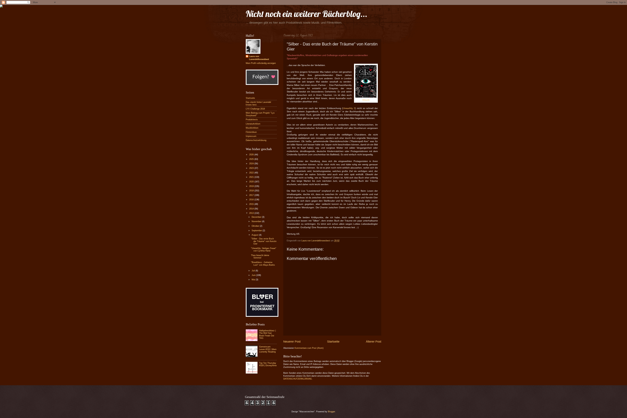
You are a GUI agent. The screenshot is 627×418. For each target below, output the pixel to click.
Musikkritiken (252, 128)
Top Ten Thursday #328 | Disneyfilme (268, 364)
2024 (251, 163)
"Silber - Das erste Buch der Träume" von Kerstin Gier (263, 241)
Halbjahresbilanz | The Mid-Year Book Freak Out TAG (267, 334)
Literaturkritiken (253, 124)
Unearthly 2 (349, 108)
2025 (251, 159)
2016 (251, 199)
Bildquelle (366, 100)
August (255, 235)
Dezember (257, 217)
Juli (254, 270)
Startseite (333, 341)
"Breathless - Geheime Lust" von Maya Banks (263, 263)
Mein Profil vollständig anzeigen (261, 63)
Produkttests (252, 119)
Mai (254, 279)
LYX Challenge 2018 (255, 109)
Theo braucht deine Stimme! (260, 256)
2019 (251, 186)
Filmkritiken (251, 132)
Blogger (331, 411)
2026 (251, 154)
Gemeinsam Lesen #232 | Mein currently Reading (267, 349)
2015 (251, 204)
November (257, 221)
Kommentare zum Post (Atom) (309, 348)
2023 (251, 168)
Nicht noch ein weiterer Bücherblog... (306, 13)
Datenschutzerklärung (256, 140)
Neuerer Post (292, 341)
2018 (251, 190)
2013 (251, 213)
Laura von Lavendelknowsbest (259, 57)
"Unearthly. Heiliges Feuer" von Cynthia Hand (263, 249)
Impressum (251, 136)
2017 (251, 195)
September (257, 230)
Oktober (256, 226)
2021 (251, 177)
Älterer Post (373, 341)
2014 (251, 208)
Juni (254, 275)
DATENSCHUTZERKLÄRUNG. (298, 379)
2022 (251, 172)
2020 (251, 181)
